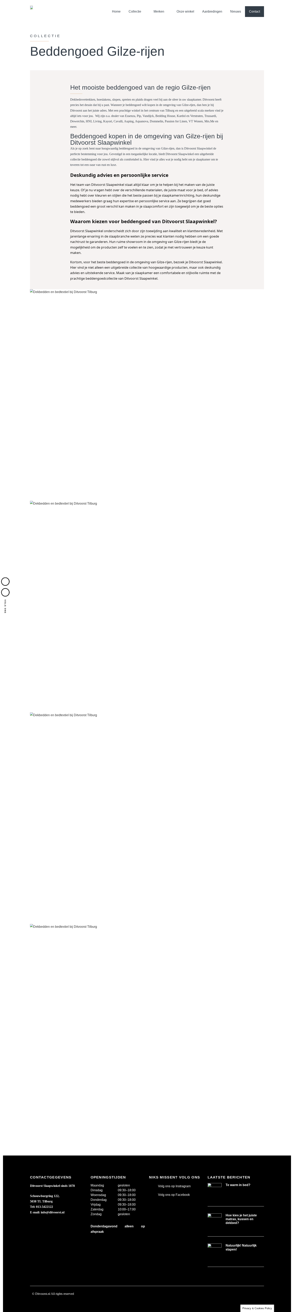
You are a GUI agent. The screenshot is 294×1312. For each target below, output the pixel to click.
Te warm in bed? (238, 1185)
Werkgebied (40, 1303)
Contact (254, 11)
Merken (159, 11)
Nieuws (235, 11)
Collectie (135, 11)
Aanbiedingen (212, 11)
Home (116, 11)
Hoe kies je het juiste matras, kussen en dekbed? (241, 1219)
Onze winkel (185, 11)
